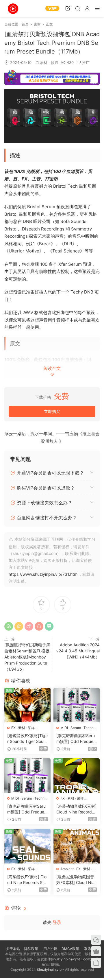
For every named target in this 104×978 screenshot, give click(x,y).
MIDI (64, 728)
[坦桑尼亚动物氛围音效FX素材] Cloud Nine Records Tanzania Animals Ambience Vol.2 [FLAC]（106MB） (76, 879)
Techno (89, 728)
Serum (75, 728)
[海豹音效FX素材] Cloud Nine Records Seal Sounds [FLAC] (27, 879)
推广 (86, 62)
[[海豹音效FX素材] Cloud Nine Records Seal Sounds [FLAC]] (27, 846)
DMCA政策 (70, 948)
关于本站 (13, 948)
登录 (57, 922)
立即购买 (52, 411)
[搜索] (77, 8)
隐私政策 (31, 948)
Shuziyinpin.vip (49, 969)
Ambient (67, 869)
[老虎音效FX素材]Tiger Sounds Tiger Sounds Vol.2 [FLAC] (27, 738)
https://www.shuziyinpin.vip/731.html (43, 574)
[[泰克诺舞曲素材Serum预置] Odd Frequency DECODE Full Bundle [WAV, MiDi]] (27, 775)
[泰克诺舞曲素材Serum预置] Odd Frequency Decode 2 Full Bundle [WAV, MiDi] (76, 738)
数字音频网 (13, 8)
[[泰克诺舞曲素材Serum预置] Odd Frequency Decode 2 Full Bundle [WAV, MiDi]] (76, 705)
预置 (54, 62)
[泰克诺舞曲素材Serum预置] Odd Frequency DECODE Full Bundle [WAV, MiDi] (27, 809)
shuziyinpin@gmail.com (71, 959)
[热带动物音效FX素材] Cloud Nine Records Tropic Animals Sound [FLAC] (76, 809)
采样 (31, 728)
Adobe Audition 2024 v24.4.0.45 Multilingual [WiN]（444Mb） (78, 650)
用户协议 (50, 948)
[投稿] (67, 8)
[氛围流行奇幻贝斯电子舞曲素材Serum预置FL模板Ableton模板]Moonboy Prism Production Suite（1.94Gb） (27, 656)
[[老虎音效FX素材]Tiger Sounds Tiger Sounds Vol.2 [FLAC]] (27, 705)
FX (13, 728)
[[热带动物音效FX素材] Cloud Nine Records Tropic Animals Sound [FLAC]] (76, 775)
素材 (43, 62)
